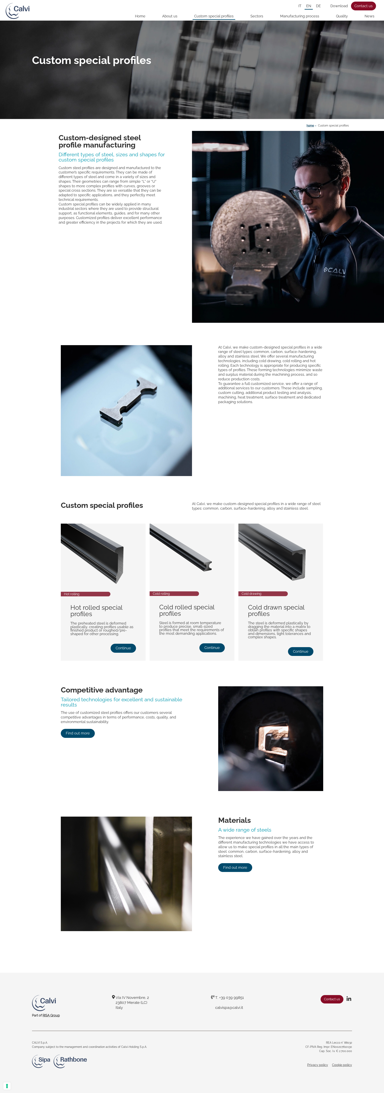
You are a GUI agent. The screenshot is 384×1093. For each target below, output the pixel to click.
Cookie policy (342, 1065)
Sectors (256, 16)
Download (339, 6)
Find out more (78, 733)
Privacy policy (317, 1065)
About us (169, 16)
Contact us (363, 6)
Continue (123, 648)
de (318, 6)
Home (140, 16)
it (299, 6)
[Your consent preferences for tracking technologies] (7, 1086)
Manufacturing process (299, 16)
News (369, 16)
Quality (342, 16)
